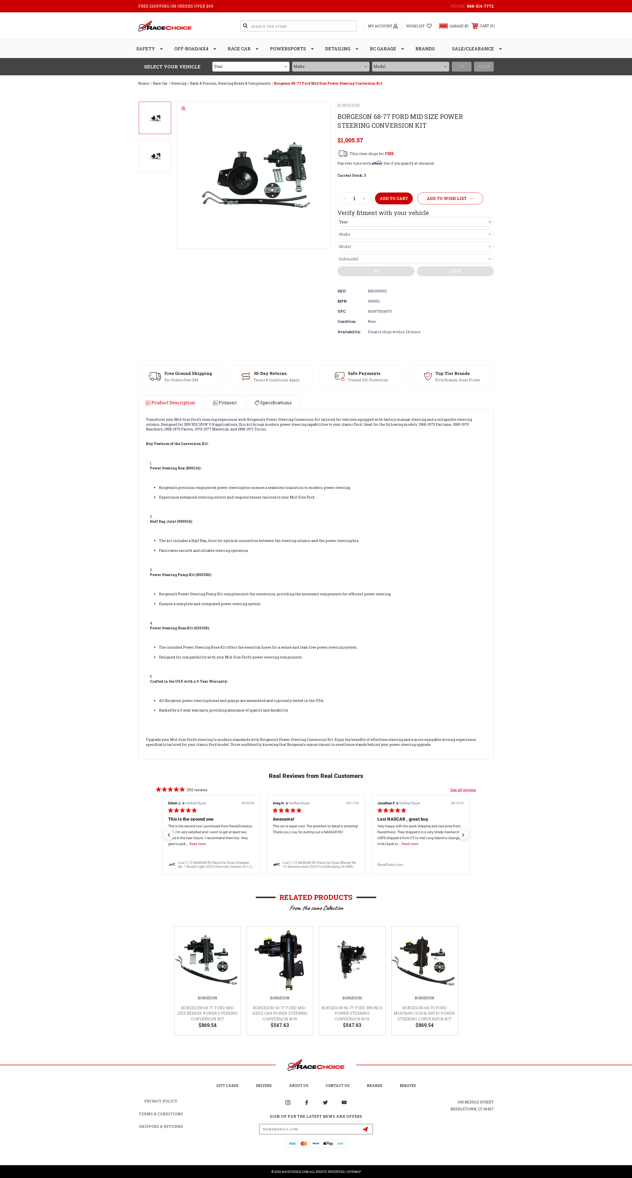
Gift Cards (227, 1085)
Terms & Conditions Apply (276, 380)
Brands (425, 49)
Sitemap (354, 1172)
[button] (451, 26)
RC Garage (383, 49)
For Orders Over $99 (181, 380)
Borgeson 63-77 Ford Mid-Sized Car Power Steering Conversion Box (280, 1013)
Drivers (264, 1085)
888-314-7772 (480, 6)
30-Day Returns (270, 373)
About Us (298, 1085)
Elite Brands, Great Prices (457, 380)
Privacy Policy (161, 1101)
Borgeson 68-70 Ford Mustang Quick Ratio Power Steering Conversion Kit (424, 1013)
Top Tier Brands (452, 373)
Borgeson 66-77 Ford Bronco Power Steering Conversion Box (352, 1013)
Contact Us (338, 1085)
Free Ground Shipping (188, 373)
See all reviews (463, 790)
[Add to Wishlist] (231, 937)
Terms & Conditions (161, 1114)
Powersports (288, 49)
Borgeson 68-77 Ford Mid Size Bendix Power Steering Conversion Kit (208, 1013)
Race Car (239, 49)
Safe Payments (364, 373)
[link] (211, 865)
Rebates (408, 1085)
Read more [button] (197, 844)
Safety (145, 49)
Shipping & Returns (161, 1126)
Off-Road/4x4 (191, 49)
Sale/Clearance (473, 49)
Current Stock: (351, 175)
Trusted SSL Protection (368, 380)
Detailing (338, 49)
